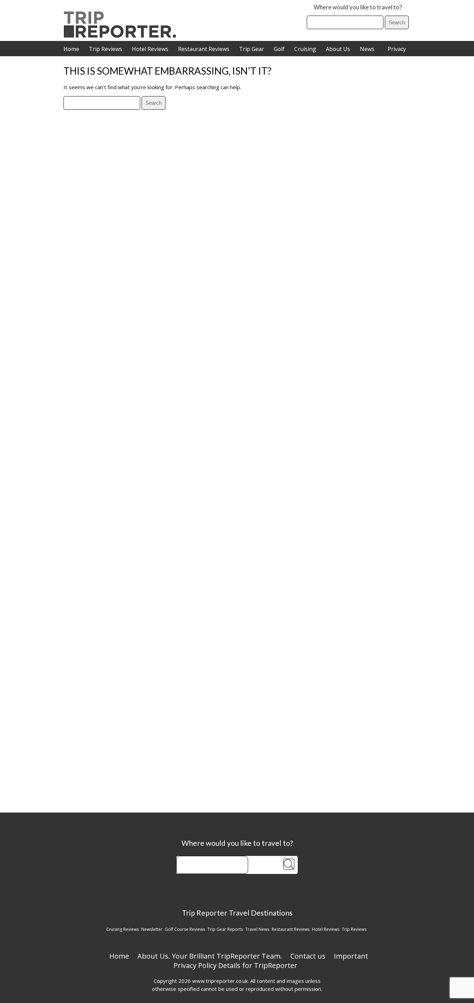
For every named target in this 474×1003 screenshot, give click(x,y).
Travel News (257, 929)
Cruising (305, 49)
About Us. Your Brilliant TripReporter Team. (209, 956)
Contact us (307, 956)
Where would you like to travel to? (358, 7)
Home (71, 49)
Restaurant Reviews (203, 49)
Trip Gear (251, 49)
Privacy (397, 49)
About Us (338, 49)
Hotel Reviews (150, 49)
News (367, 49)
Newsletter (151, 929)
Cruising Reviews (122, 929)
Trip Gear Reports (225, 929)
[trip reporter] (122, 36)
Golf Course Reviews (185, 929)
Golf (279, 49)
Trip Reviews (105, 49)
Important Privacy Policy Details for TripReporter (271, 960)
